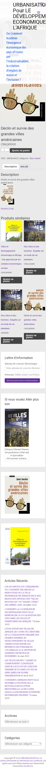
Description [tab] (10, 166)
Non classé (35, 158)
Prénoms (9, 374)
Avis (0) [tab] (24, 166)
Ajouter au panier (21, 150)
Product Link (7, 208)
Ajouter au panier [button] (8, 280)
